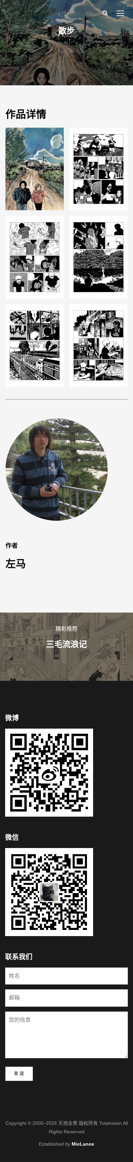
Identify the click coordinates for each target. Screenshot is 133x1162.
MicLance (83, 1144)
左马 (15, 563)
